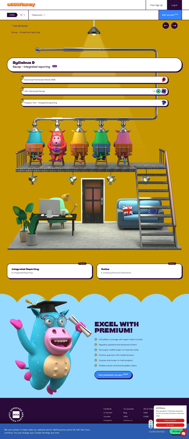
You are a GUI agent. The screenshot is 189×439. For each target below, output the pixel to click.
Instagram (108, 420)
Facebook (107, 409)
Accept (176, 431)
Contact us (127, 420)
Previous (166, 25)
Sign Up (156, 5)
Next (174, 25)
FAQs (125, 416)
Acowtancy (21, 5)
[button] (183, 433)
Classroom (37, 15)
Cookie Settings (157, 431)
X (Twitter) (108, 413)
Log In (174, 5)
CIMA (12, 15)
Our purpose (128, 409)
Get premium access (113, 374)
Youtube (107, 416)
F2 (21, 15)
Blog (125, 413)
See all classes (20, 25)
